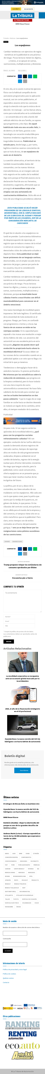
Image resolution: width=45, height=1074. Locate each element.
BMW (20, 853)
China (28, 853)
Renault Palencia (20, 884)
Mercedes (31, 872)
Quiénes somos (8, 978)
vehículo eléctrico (12, 903)
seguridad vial (25, 891)
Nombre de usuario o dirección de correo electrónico (21, 927)
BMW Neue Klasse (23, 24)
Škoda (18, 907)
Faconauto (35, 861)
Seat (24, 888)
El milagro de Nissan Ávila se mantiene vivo (21, 804)
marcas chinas (10, 872)
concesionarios (10, 861)
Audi (14, 853)
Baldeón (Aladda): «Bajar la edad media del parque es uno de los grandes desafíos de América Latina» (21, 825)
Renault (8, 884)
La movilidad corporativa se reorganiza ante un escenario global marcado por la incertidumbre (22, 678)
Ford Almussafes (24, 865)
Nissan (7, 876)
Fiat (6, 865)
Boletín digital (14, 756)
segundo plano (17, 541)
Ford (13, 865)
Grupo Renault (19, 869)
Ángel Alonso (9, 70)
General (6, 42)
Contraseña (7, 939)
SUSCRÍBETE (16, 9)
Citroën (36, 853)
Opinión (7, 541)
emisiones (23, 861)
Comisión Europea (11, 857)
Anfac (7, 853)
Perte (16, 880)
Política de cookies (9, 974)
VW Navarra (9, 907)
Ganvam (7, 869)
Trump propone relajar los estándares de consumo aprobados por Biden (23, 566)
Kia (38, 869)
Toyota (16, 899)
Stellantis (9, 895)
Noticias (12, 38)
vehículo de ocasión (29, 899)
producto (35, 880)
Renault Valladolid (12, 888)
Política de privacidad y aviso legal (15, 969)
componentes (26, 857)
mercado (21, 872)
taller (7, 899)
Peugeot (25, 880)
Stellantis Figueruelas (24, 895)
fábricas (36, 865)
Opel (31, 876)
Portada (6, 38)
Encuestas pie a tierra (22, 578)
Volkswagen (26, 903)
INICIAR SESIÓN (28, 9)
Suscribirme (24, 770)
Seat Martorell (10, 891)
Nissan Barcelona (19, 876)
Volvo (37, 903)
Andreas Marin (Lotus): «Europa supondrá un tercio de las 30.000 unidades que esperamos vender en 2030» (21, 836)
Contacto (6, 982)
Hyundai (31, 869)
